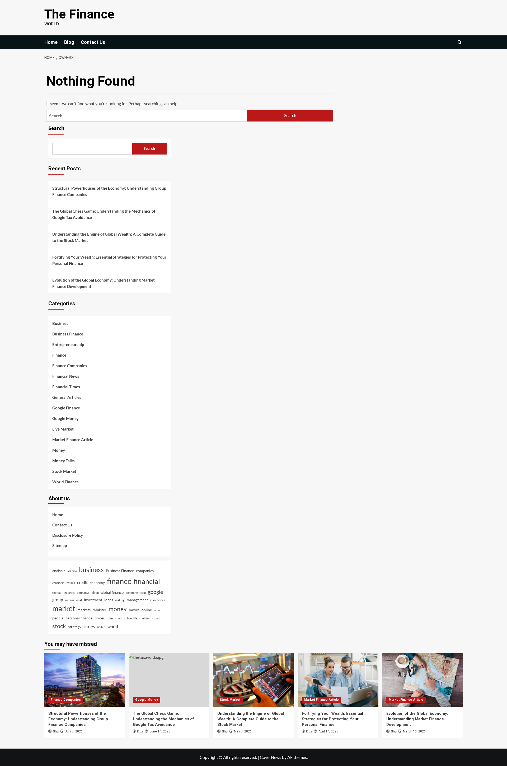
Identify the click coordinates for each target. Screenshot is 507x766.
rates (110, 618)
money (118, 609)
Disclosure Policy (67, 535)
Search (56, 128)
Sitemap (59, 545)
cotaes (71, 583)
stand (155, 618)
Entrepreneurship (68, 344)
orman (158, 610)
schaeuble (130, 618)
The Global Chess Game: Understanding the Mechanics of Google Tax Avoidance (103, 214)
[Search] (459, 42)
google (155, 591)
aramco (72, 571)
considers (58, 583)
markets (84, 610)
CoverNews (270, 757)
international (73, 600)
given (95, 592)
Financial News (65, 376)
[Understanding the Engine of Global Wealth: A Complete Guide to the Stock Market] (253, 680)
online (147, 610)
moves (134, 610)
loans (108, 599)
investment (93, 599)
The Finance (79, 14)
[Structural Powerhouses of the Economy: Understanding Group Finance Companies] (84, 680)
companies (145, 570)
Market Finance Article (72, 439)
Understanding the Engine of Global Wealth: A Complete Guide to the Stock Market (109, 237)
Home (51, 42)
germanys (83, 592)
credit (82, 582)
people (57, 618)
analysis (58, 570)
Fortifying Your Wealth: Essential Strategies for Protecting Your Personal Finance (109, 260)
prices (100, 618)
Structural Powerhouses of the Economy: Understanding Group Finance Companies (109, 191)
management (137, 599)
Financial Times (66, 386)
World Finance (65, 481)
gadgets (69, 592)
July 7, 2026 (74, 731)
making (120, 600)
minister (99, 610)
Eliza (56, 731)
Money (58, 450)
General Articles (66, 397)
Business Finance (67, 333)
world (112, 626)
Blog (69, 42)
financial (147, 581)
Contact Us (93, 42)
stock (59, 625)
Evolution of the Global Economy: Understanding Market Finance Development (103, 283)
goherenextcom (136, 592)
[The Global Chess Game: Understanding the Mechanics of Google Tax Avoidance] (169, 680)
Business (60, 323)
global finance (112, 592)
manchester (157, 600)
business (91, 569)
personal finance (78, 618)
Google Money (65, 418)
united (101, 627)
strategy (74, 626)
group (57, 599)
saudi (118, 618)
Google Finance (66, 407)
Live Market (63, 429)
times (89, 626)
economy (97, 582)
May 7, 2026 (243, 731)
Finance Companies (69, 365)
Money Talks (63, 460)
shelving (144, 618)
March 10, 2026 (414, 731)
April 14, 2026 (328, 731)
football (57, 592)
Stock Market (64, 471)
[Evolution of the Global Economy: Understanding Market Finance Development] (422, 680)
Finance (59, 355)
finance (119, 581)
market (63, 608)
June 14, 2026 (159, 731)
